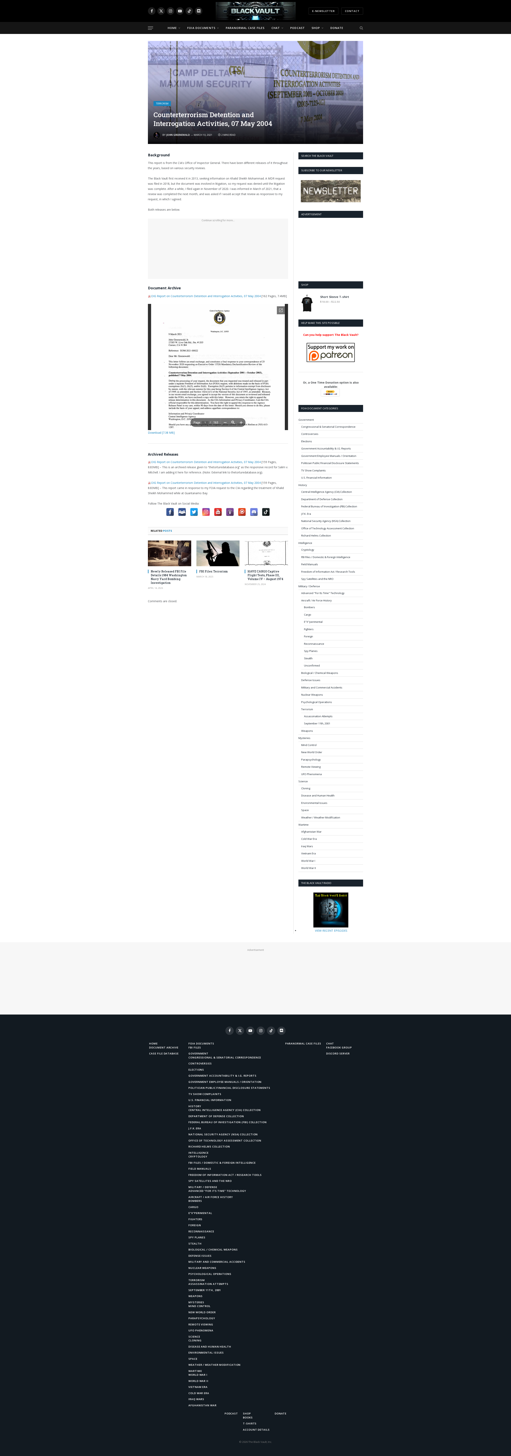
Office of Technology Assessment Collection (327, 528)
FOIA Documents (201, 28)
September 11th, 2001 (317, 723)
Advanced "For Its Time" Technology (323, 593)
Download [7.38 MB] (161, 432)
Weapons (307, 731)
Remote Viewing (311, 767)
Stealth (308, 658)
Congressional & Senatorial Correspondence (328, 426)
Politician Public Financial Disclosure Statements (330, 463)
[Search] (361, 28)
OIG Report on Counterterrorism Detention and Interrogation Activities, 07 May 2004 (206, 296)
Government (306, 420)
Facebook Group (339, 1047)
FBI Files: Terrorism (213, 571)
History (302, 485)
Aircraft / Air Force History (316, 600)
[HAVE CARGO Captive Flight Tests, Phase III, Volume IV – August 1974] (266, 553)
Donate (337, 28)
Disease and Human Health (318, 795)
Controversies (309, 434)
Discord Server (338, 1053)
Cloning (305, 788)
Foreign (308, 636)
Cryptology (307, 549)
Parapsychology (311, 759)
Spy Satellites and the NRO (317, 579)
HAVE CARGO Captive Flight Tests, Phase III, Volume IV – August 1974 (265, 575)
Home (172, 28)
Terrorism (162, 103)
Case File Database (163, 1053)
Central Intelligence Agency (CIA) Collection (326, 492)
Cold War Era (309, 839)
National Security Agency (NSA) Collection (326, 521)
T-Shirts (249, 1423)
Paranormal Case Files (245, 28)
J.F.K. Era (306, 514)
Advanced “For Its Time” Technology (217, 1191)
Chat (275, 28)
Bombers (309, 607)
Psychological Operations (316, 702)
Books (248, 1417)
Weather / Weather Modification (320, 817)
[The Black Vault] (255, 11)
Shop (316, 28)
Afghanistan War (311, 831)
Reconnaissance (314, 644)
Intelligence (305, 543)
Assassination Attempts (318, 716)
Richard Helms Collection (316, 535)
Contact (352, 11)
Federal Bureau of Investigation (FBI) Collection (329, 506)
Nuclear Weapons (312, 694)
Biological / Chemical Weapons (319, 673)
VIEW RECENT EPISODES (331, 930)
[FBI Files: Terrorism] (218, 553)
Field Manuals (309, 564)
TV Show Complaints (313, 470)
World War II (308, 868)
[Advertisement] (218, 251)
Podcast (297, 28)
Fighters (309, 629)
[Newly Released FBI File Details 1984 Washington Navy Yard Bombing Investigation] (169, 553)
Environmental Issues (314, 803)
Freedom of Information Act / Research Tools (328, 571)
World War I (308, 861)
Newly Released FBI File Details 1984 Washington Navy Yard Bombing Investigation (169, 577)
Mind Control (309, 745)
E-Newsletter (323, 11)
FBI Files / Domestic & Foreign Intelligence (325, 557)
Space (305, 810)
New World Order (311, 752)
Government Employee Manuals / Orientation (328, 456)
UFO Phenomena (311, 774)
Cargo (307, 614)
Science (303, 781)
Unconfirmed (312, 665)
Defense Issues (310, 680)
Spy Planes (311, 651)
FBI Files (194, 1047)
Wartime (303, 824)
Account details (256, 1429)
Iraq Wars (307, 846)
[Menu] (150, 28)
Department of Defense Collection (322, 499)
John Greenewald (178, 135)
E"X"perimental (313, 622)
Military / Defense (309, 586)
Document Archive (163, 1047)
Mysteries (304, 738)
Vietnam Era (308, 853)
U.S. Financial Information (316, 477)
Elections (306, 441)
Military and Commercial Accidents (321, 687)
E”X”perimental (200, 1213)
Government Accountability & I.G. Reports (326, 448)
